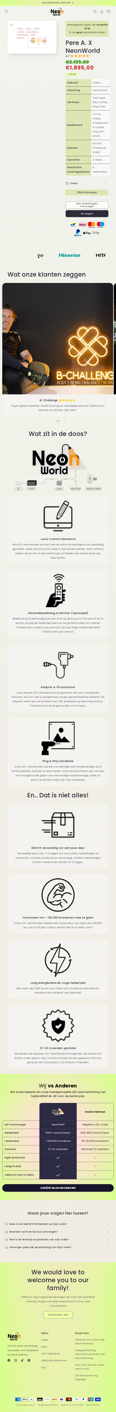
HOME (44, 1340)
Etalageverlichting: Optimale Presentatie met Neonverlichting (90, 1354)
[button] (6, 11)
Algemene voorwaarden (72, 1405)
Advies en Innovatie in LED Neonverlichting (90, 1341)
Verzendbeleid (93, 1405)
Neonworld (29, 1405)
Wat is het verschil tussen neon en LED (90, 1366)
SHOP (44, 1346)
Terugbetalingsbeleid (48, 1405)
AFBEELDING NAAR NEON (54, 1360)
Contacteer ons (58, 1314)
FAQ (43, 1367)
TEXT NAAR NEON (50, 1353)
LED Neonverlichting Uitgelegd (86, 1377)
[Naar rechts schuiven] (64, 421)
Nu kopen (87, 213)
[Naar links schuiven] (51, 421)
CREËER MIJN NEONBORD (58, 1188)
